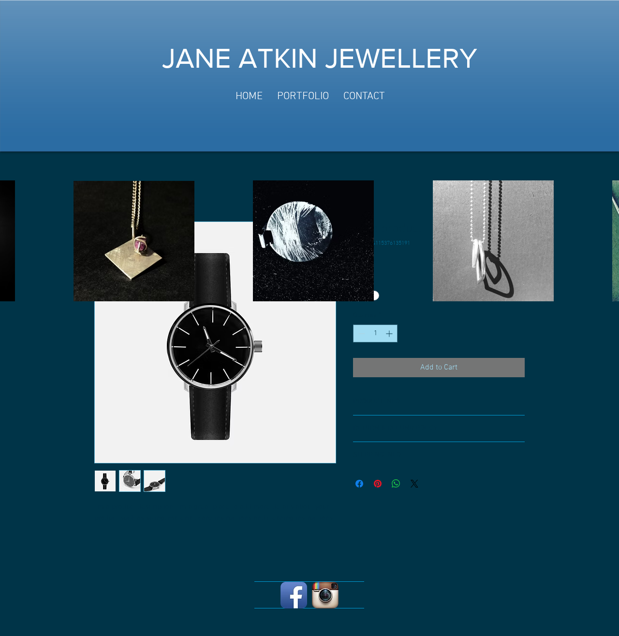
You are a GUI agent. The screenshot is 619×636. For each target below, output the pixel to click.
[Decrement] (360, 333)
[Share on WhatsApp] (396, 483)
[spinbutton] (375, 333)
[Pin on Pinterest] (377, 483)
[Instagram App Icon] (325, 595)
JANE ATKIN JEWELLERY (319, 58)
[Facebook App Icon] (293, 595)
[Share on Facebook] (359, 483)
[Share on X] (414, 483)
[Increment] (390, 333)
